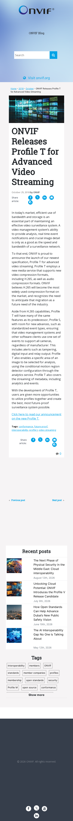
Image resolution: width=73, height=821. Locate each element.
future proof (40, 426)
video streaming (47, 430)
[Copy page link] (30, 202)
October (30, 88)
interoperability (20, 430)
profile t (33, 430)
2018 (21, 88)
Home (13, 88)
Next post (57, 500)
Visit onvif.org (39, 78)
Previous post (18, 500)
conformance (26, 426)
